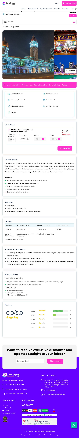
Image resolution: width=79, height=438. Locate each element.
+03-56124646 (49, 390)
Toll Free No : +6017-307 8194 (16, 393)
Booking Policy (54, 85)
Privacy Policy (10, 413)
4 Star (33, 315)
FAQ (6, 405)
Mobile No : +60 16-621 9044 (16, 389)
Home (23, 9)
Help (73, 9)
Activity (57, 9)
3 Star (33, 319)
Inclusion (16, 85)
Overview (7, 85)
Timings (25, 85)
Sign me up (55, 361)
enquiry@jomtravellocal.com (54, 394)
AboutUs (8, 408)
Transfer (65, 9)
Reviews (65, 85)
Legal (7, 410)
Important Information (38, 85)
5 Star (33, 311)
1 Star (33, 327)
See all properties (12, 27)
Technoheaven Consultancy (48, 435)
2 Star (33, 323)
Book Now (73, 15)
